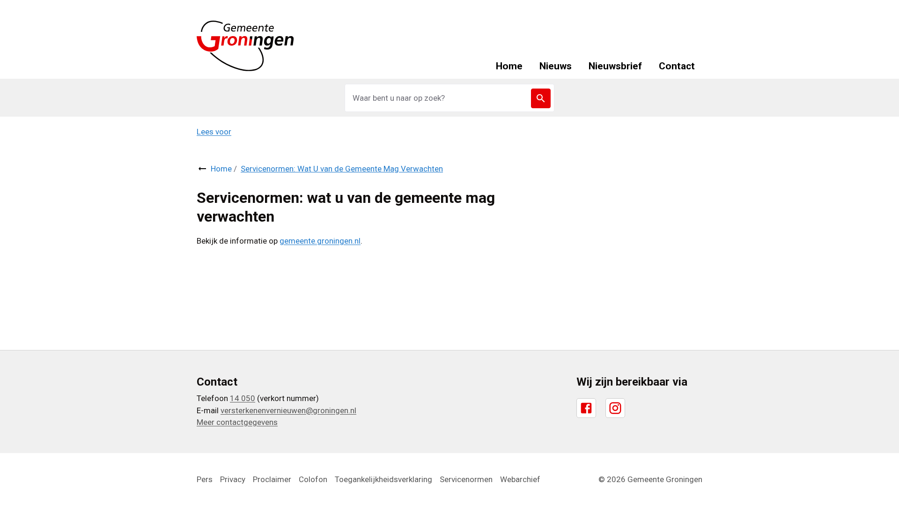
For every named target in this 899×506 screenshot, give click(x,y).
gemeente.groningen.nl (320, 241)
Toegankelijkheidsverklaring (383, 479)
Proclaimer (272, 479)
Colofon (313, 479)
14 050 (242, 398)
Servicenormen (466, 479)
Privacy (232, 479)
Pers (205, 479)
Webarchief (520, 479)
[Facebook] (586, 408)
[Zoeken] (541, 98)
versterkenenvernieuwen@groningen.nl (288, 410)
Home (509, 66)
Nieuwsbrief (615, 66)
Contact (677, 66)
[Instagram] (615, 408)
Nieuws (555, 66)
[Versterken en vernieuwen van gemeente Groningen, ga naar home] (245, 46)
